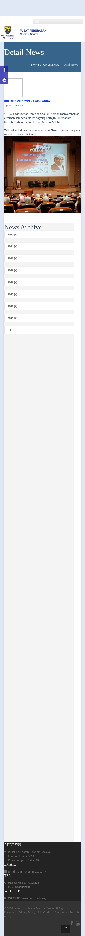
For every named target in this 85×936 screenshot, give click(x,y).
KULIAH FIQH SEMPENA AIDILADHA (27, 101)
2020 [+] (12, 258)
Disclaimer (60, 912)
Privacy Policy (27, 912)
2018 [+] (12, 282)
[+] (9, 330)
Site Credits (45, 912)
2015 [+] (12, 318)
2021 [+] (12, 246)
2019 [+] (12, 270)
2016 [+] (12, 306)
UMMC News (51, 64)
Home (35, 64)
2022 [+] (12, 234)
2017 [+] (12, 294)
